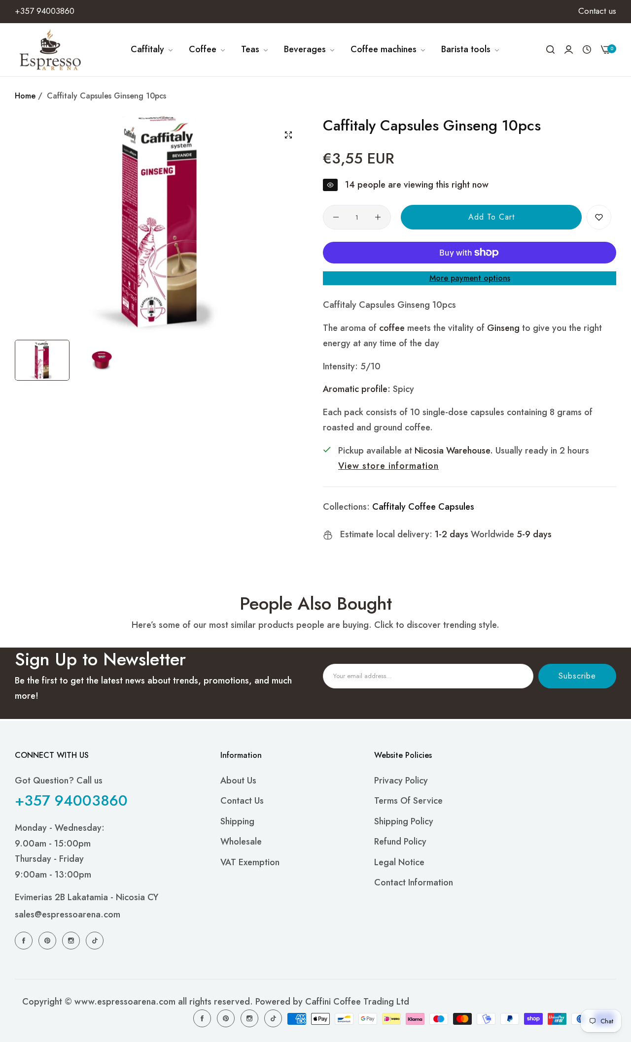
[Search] (550, 50)
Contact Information (413, 882)
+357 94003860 (71, 800)
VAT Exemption (250, 862)
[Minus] (336, 217)
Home (25, 95)
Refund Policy (400, 841)
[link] (152, 50)
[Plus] (377, 217)
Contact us (242, 800)
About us (238, 780)
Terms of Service (408, 800)
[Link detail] (25, 940)
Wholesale (241, 841)
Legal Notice (399, 862)
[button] (599, 217)
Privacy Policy (401, 780)
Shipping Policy (403, 821)
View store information (388, 465)
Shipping (237, 821)
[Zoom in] (288, 135)
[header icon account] (568, 49)
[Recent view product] (587, 49)
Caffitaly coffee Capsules (423, 506)
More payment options (469, 278)
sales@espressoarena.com (67, 914)
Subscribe (577, 676)
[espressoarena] (50, 50)
